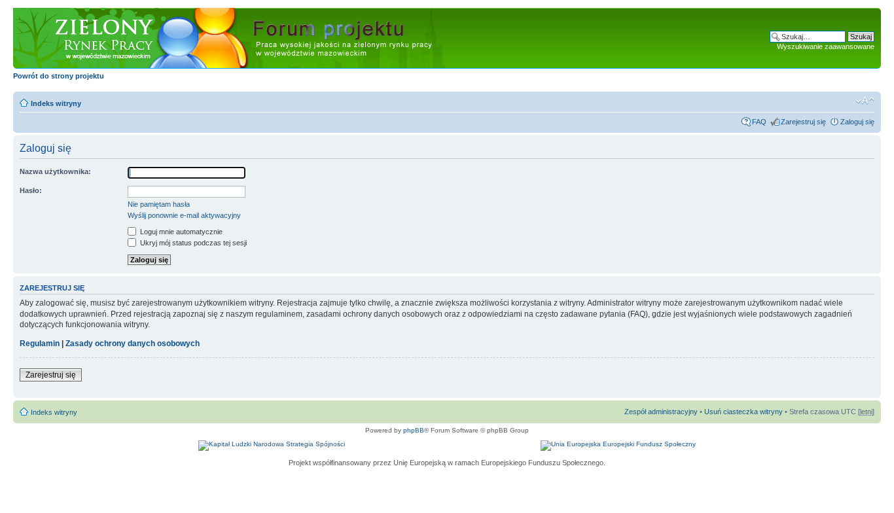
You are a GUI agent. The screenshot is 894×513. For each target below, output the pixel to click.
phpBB (413, 430)
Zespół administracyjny (661, 412)
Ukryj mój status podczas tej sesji (192, 243)
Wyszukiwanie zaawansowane (825, 46)
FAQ (759, 122)
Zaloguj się (857, 122)
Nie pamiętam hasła (159, 204)
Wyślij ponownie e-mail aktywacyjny (184, 215)
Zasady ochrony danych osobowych (132, 343)
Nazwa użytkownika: (55, 171)
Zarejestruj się (803, 122)
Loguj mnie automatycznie (180, 232)
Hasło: (31, 190)
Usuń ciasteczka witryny (743, 412)
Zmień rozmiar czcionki (864, 101)
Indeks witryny (56, 103)
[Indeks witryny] (242, 38)
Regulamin (40, 343)
